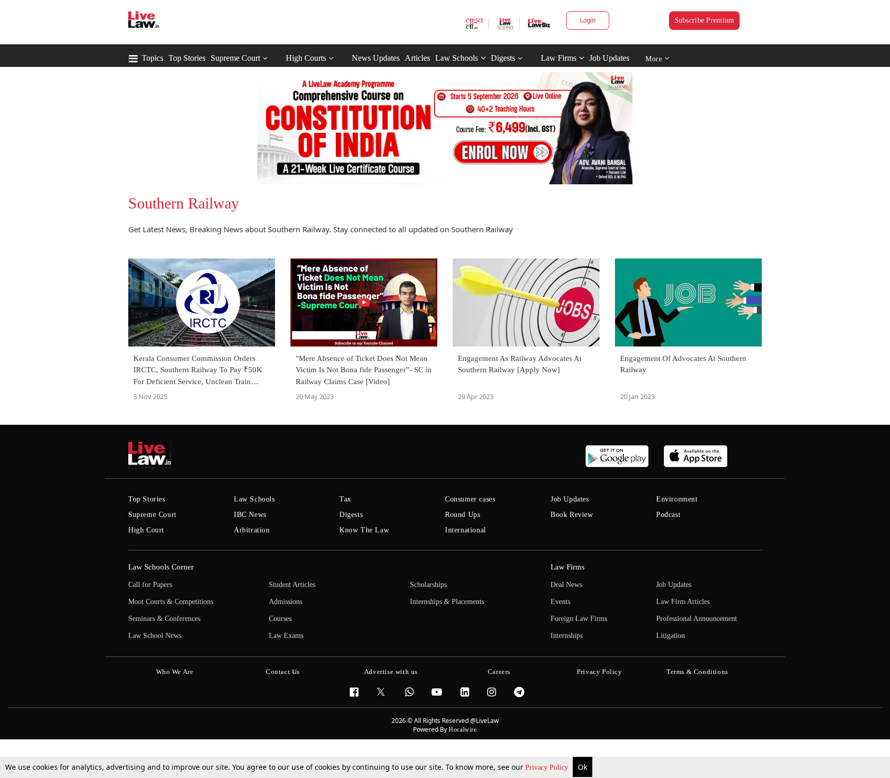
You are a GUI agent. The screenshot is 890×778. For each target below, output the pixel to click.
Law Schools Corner (161, 567)
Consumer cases (470, 499)
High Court (146, 530)
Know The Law (364, 530)
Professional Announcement (696, 619)
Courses (280, 619)
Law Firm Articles (683, 602)
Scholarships (428, 585)
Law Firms (558, 58)
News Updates (376, 58)
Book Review (572, 514)
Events (560, 602)
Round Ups (462, 514)
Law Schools (456, 58)
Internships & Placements (447, 602)
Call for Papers (150, 585)
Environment (677, 499)
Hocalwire (462, 729)
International (465, 530)
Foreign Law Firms (579, 619)
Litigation (670, 635)
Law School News (154, 635)
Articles (417, 58)
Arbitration (252, 530)
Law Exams (286, 635)
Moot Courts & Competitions (170, 602)
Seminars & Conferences (164, 619)
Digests (503, 58)
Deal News (566, 585)
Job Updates (609, 58)
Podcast (668, 514)
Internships (567, 635)
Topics (152, 58)
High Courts (306, 58)
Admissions (285, 602)
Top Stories (187, 58)
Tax (345, 499)
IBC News (250, 514)
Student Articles (292, 585)
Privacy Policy (547, 767)
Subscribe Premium (704, 20)
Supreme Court (235, 58)
